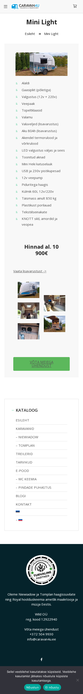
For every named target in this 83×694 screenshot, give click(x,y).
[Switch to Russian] (41, 520)
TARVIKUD (24, 462)
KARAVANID (25, 428)
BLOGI (21, 496)
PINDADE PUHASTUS (34, 487)
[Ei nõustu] (77, 680)
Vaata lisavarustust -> (29, 271)
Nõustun (32, 687)
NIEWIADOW (28, 437)
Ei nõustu (52, 687)
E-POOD (22, 470)
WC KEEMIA (27, 479)
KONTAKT (24, 504)
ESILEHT (22, 420)
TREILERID (24, 454)
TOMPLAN (26, 445)
